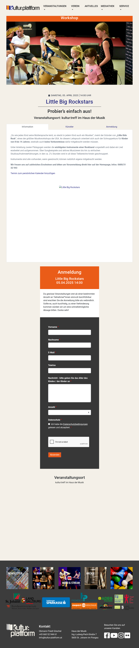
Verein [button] (75, 6)
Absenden (54, 454)
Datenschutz (54, 420)
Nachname (53, 339)
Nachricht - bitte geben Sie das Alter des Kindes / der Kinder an (68, 380)
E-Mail (51, 352)
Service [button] (124, 6)
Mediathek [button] (107, 6)
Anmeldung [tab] (111, 126)
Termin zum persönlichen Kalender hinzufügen (33, 173)
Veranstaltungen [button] (54, 6)
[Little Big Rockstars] (69, 187)
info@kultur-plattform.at (50, 637)
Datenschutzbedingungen (75, 424)
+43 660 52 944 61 (48, 634)
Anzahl (51, 407)
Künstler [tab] (69, 126)
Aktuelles (91, 6)
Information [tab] (27, 126)
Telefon (52, 365)
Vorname (52, 327)
